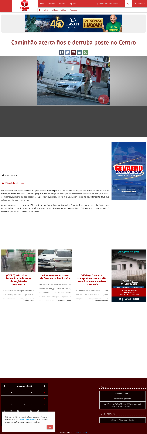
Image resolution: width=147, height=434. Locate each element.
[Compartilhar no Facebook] (61, 52)
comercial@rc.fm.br (123, 399)
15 (44, 411)
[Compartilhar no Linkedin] (79, 52)
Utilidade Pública (59, 10)
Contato (61, 4)
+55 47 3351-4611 (123, 393)
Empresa (72, 4)
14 (38, 411)
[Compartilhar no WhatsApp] (85, 52)
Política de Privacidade (28, 419)
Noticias (51, 4)
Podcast (73, 10)
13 (31, 411)
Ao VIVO (44, 10)
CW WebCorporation (80, 432)
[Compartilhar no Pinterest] (73, 52)
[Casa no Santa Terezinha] (129, 301)
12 (24, 411)
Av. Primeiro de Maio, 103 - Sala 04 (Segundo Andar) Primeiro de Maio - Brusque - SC (122, 405)
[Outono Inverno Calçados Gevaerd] (129, 199)
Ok (49, 427)
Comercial (140, 4)
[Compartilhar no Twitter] (67, 52)
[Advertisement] (55, 158)
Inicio (42, 4)
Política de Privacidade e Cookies (122, 420)
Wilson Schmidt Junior (14, 183)
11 (18, 411)
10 (11, 411)
